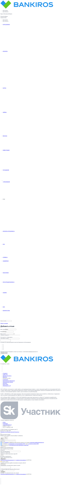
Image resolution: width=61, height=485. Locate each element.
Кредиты (5, 51)
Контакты (5, 383)
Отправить (3, 471)
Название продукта (4, 335)
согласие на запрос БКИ (33, 443)
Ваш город (2, 329)
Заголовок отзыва (4, 338)
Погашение (6, 170)
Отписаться (5, 379)
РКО (4, 244)
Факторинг (6, 272)
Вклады (5, 135)
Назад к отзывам (4, 323)
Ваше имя (2, 441)
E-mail (1, 470)
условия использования (21, 460)
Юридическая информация (9, 380)
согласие (6, 442)
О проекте (5, 373)
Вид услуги (2, 333)
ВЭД (4, 306)
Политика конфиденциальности (7, 460)
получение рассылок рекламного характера (18, 445)
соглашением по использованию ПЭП (16, 443)
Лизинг (5, 292)
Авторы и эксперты (7, 375)
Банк (1, 331)
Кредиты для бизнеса (9, 231)
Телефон (2, 439)
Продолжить (3, 446)
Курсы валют (6, 24)
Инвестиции (6, 150)
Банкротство (6, 310)
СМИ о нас (5, 374)
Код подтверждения (4, 451)
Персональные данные (8, 382)
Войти (2, 455)
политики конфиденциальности (37, 442)
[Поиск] (0, 15)
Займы (4, 112)
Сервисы (5, 257)
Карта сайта (5, 384)
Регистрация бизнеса (8, 282)
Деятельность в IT (7, 385)
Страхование (6, 181)
